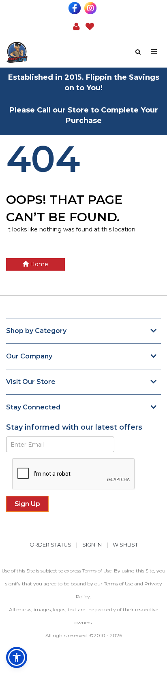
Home (38, 264)
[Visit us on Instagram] (91, 8)
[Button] (154, 52)
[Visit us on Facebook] (76, 8)
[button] (76, 26)
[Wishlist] (90, 26)
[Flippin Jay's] (45, 52)
